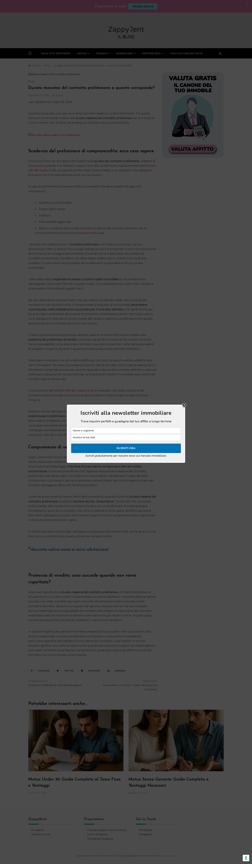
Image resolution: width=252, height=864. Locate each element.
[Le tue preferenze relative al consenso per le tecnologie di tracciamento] (246, 858)
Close (184, 405)
